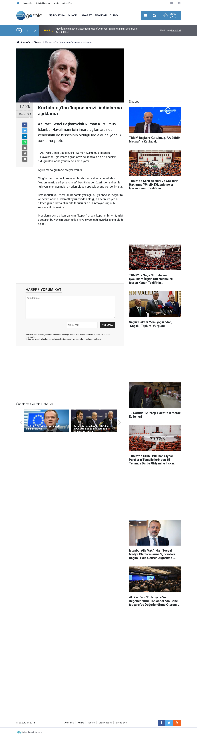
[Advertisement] (70, 257)
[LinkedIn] (24, 136)
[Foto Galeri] (179, 3)
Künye (81, 722)
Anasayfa (69, 722)
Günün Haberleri (43, 3)
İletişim (91, 722)
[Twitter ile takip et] (169, 723)
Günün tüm (170, 30)
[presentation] (27, 30)
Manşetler (28, 3)
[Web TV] (171, 3)
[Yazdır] (24, 153)
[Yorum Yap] (24, 159)
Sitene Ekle (67, 3)
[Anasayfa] (18, 3)
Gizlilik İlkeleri (105, 722)
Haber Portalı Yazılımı (32, 732)
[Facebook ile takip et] (161, 723)
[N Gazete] (29, 15)
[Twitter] (24, 130)
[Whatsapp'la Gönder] (24, 142)
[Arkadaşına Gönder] (24, 147)
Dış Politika (56, 15)
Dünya (114, 15)
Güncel (73, 15)
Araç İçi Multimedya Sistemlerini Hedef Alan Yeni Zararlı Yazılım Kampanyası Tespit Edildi (96, 30)
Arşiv (56, 3)
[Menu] (145, 16)
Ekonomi (101, 15)
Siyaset (86, 15)
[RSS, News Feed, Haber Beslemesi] (177, 723)
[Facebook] (24, 124)
